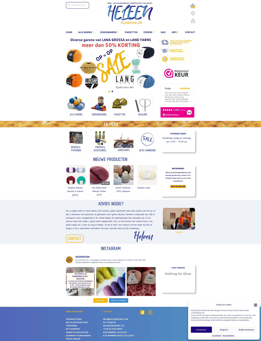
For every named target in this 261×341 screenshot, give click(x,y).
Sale (163, 32)
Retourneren (73, 329)
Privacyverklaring (228, 336)
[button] (255, 305)
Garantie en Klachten (77, 333)
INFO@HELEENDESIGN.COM (115, 319)
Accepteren (201, 329)
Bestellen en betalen (77, 323)
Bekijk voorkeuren (246, 329)
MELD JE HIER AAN (178, 187)
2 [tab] (112, 91)
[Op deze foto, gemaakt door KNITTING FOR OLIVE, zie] (110, 281)
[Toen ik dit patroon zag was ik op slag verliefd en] (141, 281)
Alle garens (85, 32)
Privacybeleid (73, 339)
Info (174, 32)
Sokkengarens (108, 32)
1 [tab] (109, 91)
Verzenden (71, 326)
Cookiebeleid (216, 336)
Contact (190, 32)
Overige (147, 32)
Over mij (179, 232)
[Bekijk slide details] (111, 63)
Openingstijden (74, 319)
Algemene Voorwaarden (78, 336)
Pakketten (131, 32)
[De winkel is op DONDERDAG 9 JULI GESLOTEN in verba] (80, 281)
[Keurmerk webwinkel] (177, 73)
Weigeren (224, 329)
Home (69, 32)
